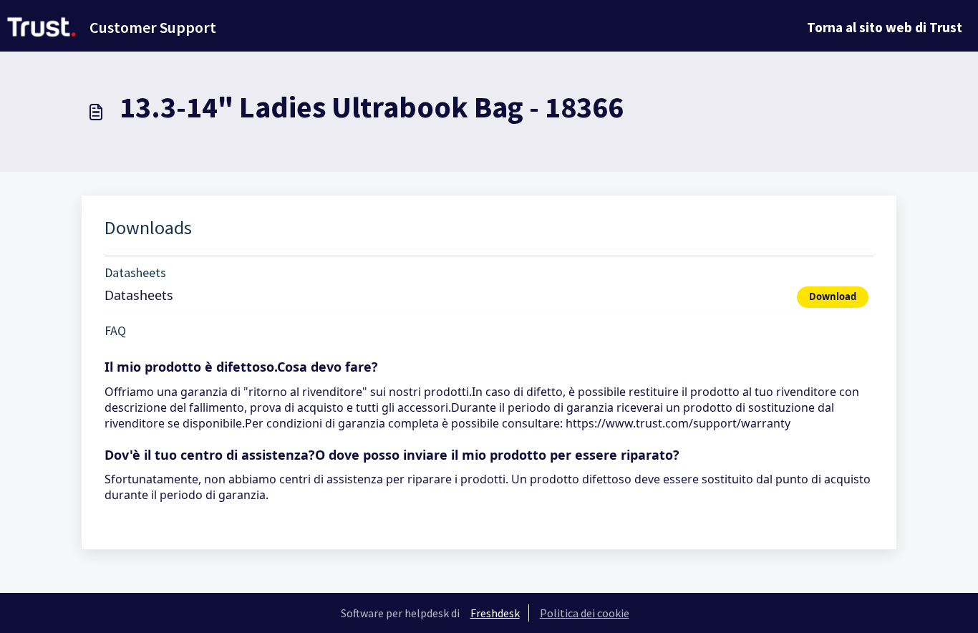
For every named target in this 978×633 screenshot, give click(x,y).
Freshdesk (495, 613)
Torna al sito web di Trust (884, 27)
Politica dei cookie (584, 613)
